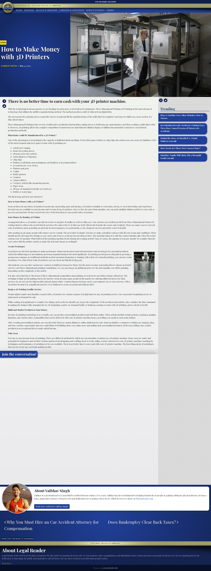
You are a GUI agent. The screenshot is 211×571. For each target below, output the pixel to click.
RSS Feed (97, 2)
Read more (6, 563)
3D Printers (9, 539)
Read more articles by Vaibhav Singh (52, 506)
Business (29, 10)
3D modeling (4, 539)
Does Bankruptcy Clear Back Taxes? (142, 522)
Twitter (112, 2)
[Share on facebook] (4, 101)
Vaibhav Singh (9, 66)
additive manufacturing (16, 539)
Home (19, 10)
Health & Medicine (46, 10)
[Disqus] (79, 390)
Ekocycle (78, 260)
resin (22, 539)
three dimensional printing (28, 539)
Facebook (103, 2)
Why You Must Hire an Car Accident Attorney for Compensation (51, 525)
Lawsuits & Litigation (71, 10)
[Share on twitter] (4, 106)
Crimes (110, 10)
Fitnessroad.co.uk (144, 498)
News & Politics (95, 10)
